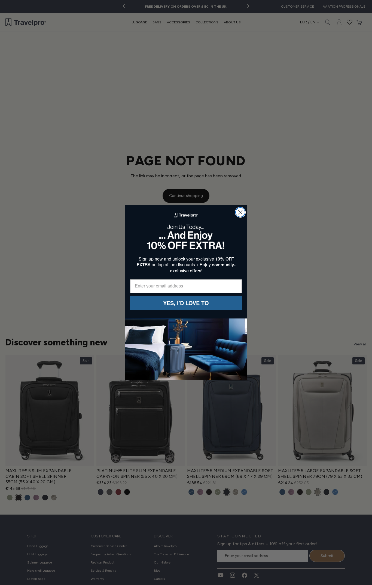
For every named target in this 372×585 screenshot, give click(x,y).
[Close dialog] (240, 212)
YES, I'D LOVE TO (186, 303)
